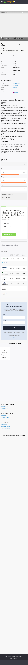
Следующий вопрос (9, 234)
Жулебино (16, 92)
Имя (4, 314)
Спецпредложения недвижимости (14, 435)
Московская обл (16, 83)
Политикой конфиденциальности (14, 337)
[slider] (18, 174)
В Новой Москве (8, 230)
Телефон (5, 320)
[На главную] (11, 2)
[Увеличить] (26, 12)
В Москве (6, 223)
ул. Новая (15, 87)
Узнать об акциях (14, 328)
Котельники (15, 85)
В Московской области (9, 226)
